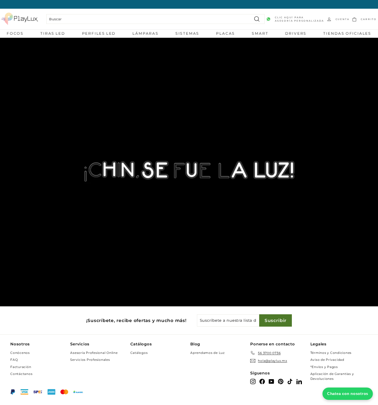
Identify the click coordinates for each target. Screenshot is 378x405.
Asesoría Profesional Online (94, 353)
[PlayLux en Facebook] (262, 381)
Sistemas (187, 33)
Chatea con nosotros (347, 393)
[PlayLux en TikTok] (290, 381)
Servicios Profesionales (90, 360)
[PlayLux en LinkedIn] (299, 381)
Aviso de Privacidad (327, 360)
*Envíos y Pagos (324, 367)
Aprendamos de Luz (207, 353)
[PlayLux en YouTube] (271, 381)
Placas (225, 33)
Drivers (296, 33)
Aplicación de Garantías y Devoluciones (332, 376)
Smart (260, 33)
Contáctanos (21, 374)
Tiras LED (52, 33)
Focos (15, 33)
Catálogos (139, 353)
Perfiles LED (99, 33)
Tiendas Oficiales (347, 33)
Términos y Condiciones (331, 353)
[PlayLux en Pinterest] (280, 381)
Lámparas (145, 33)
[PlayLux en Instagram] (253, 381)
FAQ (14, 360)
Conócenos (20, 353)
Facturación (20, 367)
